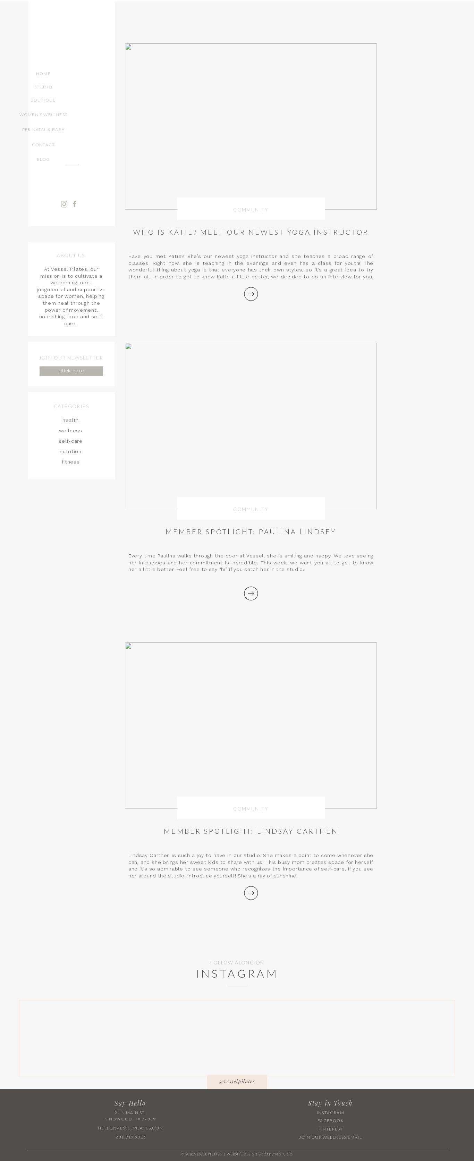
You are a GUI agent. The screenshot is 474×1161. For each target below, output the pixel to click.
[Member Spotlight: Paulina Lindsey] (251, 593)
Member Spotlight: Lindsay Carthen (251, 831)
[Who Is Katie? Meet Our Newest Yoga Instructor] (72, 328)
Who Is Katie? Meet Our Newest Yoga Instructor (251, 232)
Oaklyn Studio (278, 1154)
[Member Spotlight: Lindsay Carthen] (251, 893)
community (251, 210)
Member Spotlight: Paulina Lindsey (251, 531)
